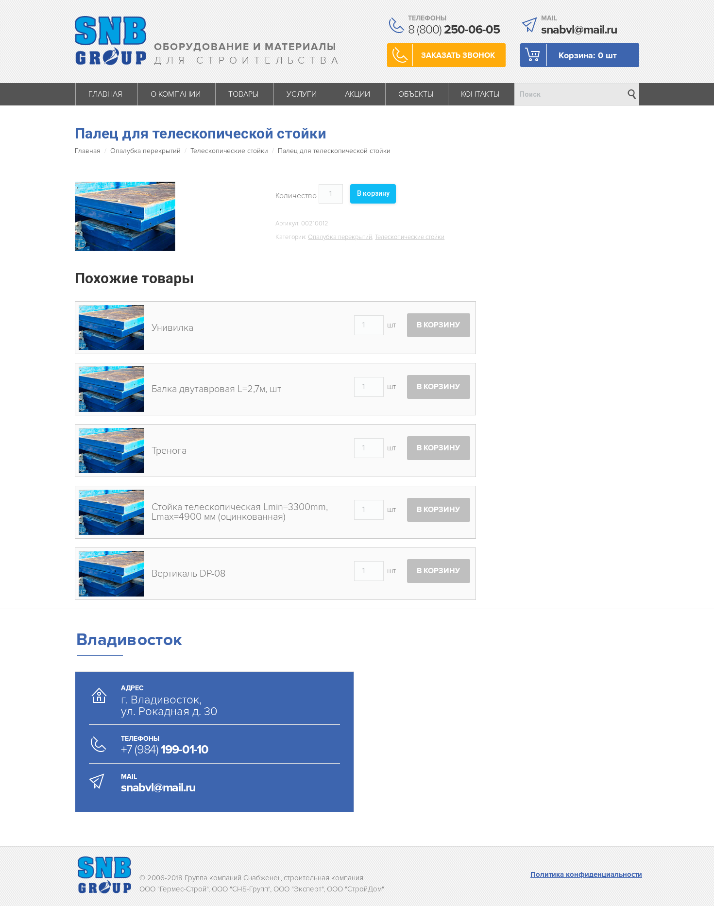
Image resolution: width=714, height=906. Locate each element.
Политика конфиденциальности (586, 874)
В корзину (373, 193)
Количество (296, 196)
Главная (88, 151)
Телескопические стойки (229, 151)
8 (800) (454, 29)
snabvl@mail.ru (158, 787)
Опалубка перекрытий (145, 151)
